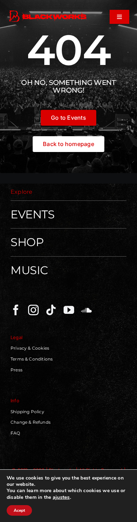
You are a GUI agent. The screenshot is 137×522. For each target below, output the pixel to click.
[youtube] (69, 310)
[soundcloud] (86, 310)
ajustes (61, 497)
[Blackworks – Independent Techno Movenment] (48, 11)
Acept (19, 510)
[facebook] (16, 310)
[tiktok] (51, 310)
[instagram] (33, 310)
